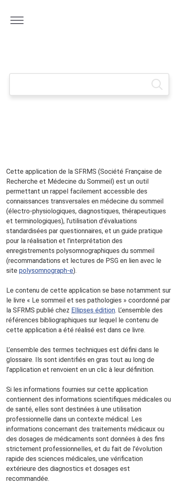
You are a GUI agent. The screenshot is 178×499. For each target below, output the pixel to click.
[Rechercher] (157, 76)
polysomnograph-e (46, 270)
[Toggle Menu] (17, 20)
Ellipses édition (93, 310)
